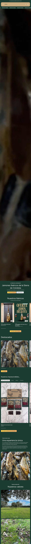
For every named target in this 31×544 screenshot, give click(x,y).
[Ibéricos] (14, 353)
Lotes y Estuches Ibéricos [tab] (5, 380)
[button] (25, 4)
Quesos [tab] (12, 380)
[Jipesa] (6, 4)
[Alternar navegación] (3, 4)
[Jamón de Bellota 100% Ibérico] (7, 312)
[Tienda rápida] (11, 321)
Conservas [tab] (21, 380)
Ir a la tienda (4, 371)
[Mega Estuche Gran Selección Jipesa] (14, 403)
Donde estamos (20, 292)
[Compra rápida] (13, 321)
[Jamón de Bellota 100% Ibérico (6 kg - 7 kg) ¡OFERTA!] (21, 312)
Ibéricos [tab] (17, 380)
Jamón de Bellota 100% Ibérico (6, 324)
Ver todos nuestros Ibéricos (15, 331)
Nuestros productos (11, 292)
